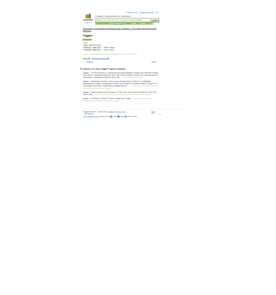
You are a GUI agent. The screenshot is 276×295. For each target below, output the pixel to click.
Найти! (154, 20)
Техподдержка (111, 111)
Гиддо (154, 62)
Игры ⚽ (148, 23)
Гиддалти (89, 62)
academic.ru (88, 22)
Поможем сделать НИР (100, 58)
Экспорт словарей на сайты (90, 116)
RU (156, 12)
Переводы (128, 23)
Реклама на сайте (120, 111)
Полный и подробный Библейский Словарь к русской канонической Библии (103, 23)
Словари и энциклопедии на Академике (113, 16)
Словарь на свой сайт (147, 12)
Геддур (85, 98)
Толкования (118, 23)
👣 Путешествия (89, 113)
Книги (138, 23)
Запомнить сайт (132, 12)
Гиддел (86, 73)
